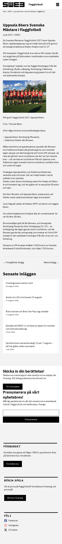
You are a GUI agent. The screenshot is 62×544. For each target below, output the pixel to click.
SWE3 (17, 34)
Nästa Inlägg (51, 262)
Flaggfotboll (36, 4)
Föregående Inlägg (13, 262)
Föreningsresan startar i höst (19, 283)
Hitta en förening (15, 497)
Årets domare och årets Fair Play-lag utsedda (27, 311)
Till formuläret (13, 386)
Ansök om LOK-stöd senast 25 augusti (24, 297)
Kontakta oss (12, 463)
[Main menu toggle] (57, 4)
